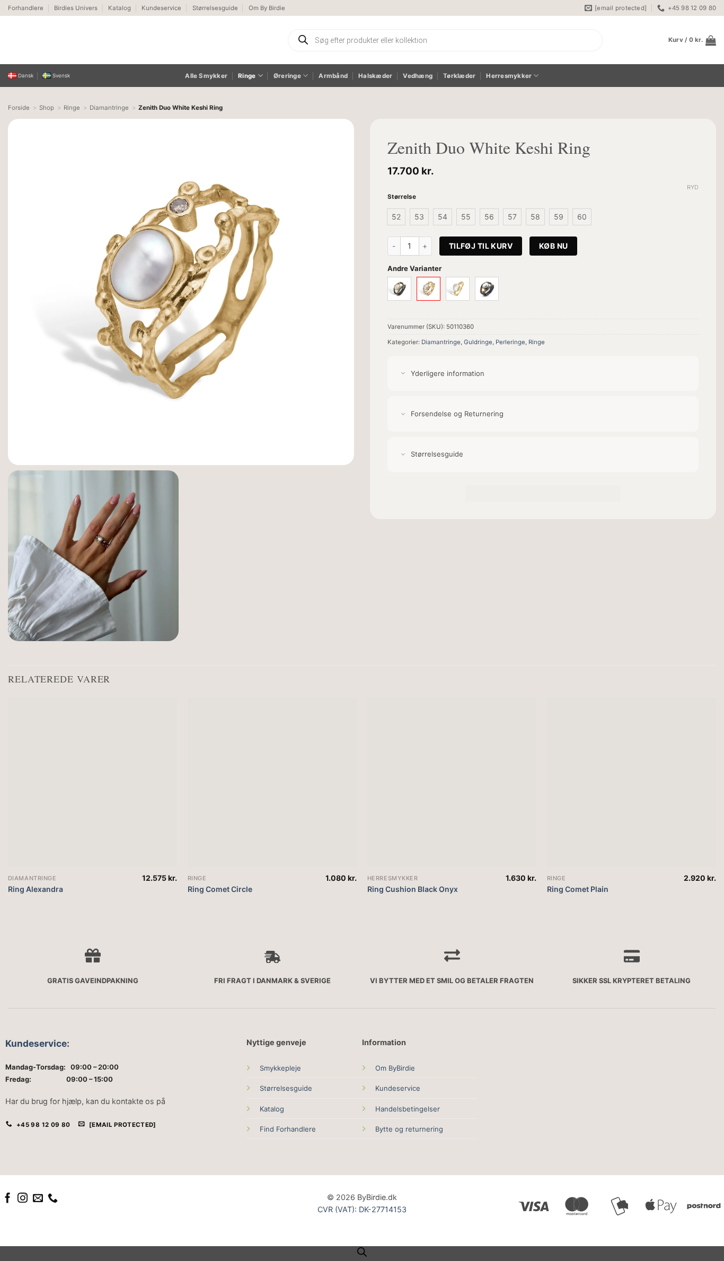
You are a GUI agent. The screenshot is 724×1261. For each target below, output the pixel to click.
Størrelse (401, 197)
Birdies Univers (76, 8)
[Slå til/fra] (403, 374)
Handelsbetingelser (407, 1109)
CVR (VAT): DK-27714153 (362, 1209)
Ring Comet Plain (577, 889)
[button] (692, 40)
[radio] (396, 217)
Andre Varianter (414, 268)
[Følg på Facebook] (8, 1198)
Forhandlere (25, 8)
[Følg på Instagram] (22, 1198)
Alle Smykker (206, 76)
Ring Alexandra (35, 889)
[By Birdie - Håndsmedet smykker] (107, 40)
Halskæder (375, 76)
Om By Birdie (267, 8)
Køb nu (553, 245)
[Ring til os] (53, 1198)
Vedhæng (417, 76)
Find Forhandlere (288, 1129)
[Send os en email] (38, 1198)
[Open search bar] (362, 1252)
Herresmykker (509, 76)
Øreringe (287, 76)
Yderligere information (447, 373)
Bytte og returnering (409, 1129)
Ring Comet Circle (220, 889)
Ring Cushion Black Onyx (412, 889)
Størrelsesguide (215, 8)
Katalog (119, 8)
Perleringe (510, 342)
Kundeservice (161, 8)
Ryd (693, 187)
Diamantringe (441, 342)
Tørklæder (459, 76)
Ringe (246, 76)
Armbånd (333, 76)
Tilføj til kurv (481, 245)
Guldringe (478, 342)
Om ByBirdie (395, 1068)
